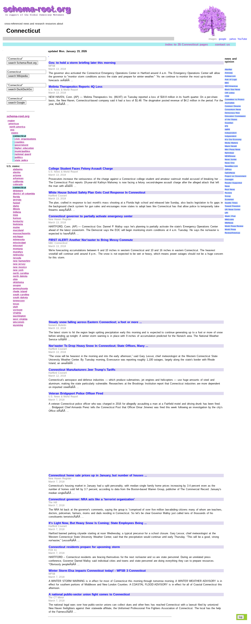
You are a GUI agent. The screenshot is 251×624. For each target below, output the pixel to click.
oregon (17, 285)
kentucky (18, 221)
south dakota (20, 297)
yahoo (232, 39)
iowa (15, 215)
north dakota (20, 276)
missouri (18, 245)
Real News (230, 189)
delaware (18, 190)
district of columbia (24, 193)
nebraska (18, 254)
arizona (17, 175)
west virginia (20, 319)
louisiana (18, 224)
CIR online (230, 93)
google (222, 39)
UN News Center (232, 209)
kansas (17, 218)
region (11, 120)
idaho (16, 206)
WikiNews (229, 223)
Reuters (228, 193)
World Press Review (234, 226)
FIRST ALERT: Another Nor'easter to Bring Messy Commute (91, 240)
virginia (17, 313)
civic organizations (25, 139)
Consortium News (233, 109)
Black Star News (232, 89)
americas (13, 123)
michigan (18, 236)
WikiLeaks (229, 219)
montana (18, 248)
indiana (17, 212)
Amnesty (229, 73)
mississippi (19, 242)
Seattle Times (231, 203)
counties (19, 142)
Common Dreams (233, 106)
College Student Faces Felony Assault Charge (81, 168)
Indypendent (230, 136)
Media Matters (231, 143)
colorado (18, 184)
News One (230, 163)
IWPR (227, 129)
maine (16, 227)
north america (17, 126)
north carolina (21, 273)
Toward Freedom (232, 206)
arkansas (18, 178)
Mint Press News (232, 149)
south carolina (21, 294)
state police (21, 160)
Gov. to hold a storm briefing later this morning (82, 62)
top (240, 617)
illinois (16, 209)
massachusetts (21, 233)
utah (15, 306)
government (21, 145)
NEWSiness (230, 156)
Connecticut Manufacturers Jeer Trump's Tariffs (82, 369)
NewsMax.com (231, 166)
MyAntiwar (229, 153)
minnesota (19, 239)
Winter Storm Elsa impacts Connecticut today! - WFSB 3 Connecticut (97, 570)
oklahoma (18, 282)
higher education (24, 148)
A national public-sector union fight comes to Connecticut (89, 594)
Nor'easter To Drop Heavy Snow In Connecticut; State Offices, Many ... (98, 345)
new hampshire (21, 261)
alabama (18, 169)
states (14, 133)
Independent (230, 133)
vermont (17, 310)
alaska (16, 172)
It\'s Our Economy (233, 139)
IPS (226, 126)
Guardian (229, 123)
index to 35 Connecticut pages (186, 44)
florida (16, 196)
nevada (17, 258)
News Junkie (230, 159)
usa (12, 129)
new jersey (19, 264)
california (18, 181)
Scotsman (229, 199)
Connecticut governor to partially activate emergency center (91, 216)
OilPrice (228, 169)
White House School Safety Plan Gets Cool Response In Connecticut (97, 192)
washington (19, 316)
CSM (227, 96)
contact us (222, 44)
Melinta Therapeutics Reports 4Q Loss (75, 86)
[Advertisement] (82, 134)
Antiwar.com (230, 76)
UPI (226, 213)
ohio (15, 279)
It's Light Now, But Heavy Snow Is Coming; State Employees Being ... (98, 523)
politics (19, 157)
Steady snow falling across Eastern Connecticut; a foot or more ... (95, 322)
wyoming (18, 325)
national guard (23, 154)
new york (18, 270)
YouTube (242, 39)
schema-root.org (18, 116)
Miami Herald (231, 146)
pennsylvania (20, 288)
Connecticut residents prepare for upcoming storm (84, 547)
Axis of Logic (231, 79)
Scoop (228, 196)
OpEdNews (230, 173)
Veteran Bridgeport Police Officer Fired (76, 393)
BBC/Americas (231, 86)
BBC (227, 83)
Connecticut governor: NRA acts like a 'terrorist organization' (92, 499)
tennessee (19, 300)
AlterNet (228, 69)
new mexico (20, 267)
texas (16, 303)
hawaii (16, 203)
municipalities (22, 151)
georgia (17, 199)
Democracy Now (232, 113)
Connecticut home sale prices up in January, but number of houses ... (98, 475)
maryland (18, 230)
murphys (18, 252)
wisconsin (18, 322)
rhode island (20, 291)
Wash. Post (230, 216)
